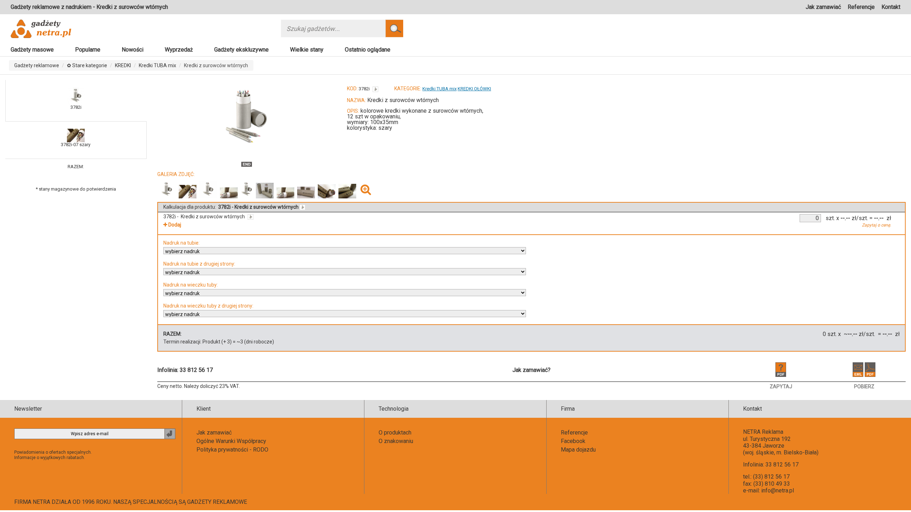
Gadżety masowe (32, 49)
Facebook (573, 441)
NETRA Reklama (763, 431)
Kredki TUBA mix (157, 65)
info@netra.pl (777, 490)
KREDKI (123, 65)
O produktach (395, 432)
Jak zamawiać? (531, 370)
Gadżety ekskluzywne (241, 49)
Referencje (861, 7)
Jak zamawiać (823, 7)
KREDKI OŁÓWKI (474, 88)
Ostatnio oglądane (367, 49)
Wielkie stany (306, 49)
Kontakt (890, 7)
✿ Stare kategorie (87, 65)
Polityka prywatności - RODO (232, 449)
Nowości (132, 49)
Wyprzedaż (179, 49)
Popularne (87, 49)
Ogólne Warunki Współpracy (231, 441)
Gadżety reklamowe (36, 65)
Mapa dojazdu (578, 449)
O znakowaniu (396, 441)
